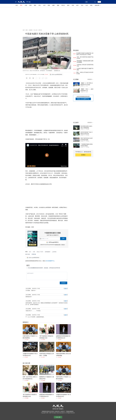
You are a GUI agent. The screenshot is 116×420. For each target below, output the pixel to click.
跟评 (65, 288)
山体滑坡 (54, 251)
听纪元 (63, 5)
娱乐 (77, 5)
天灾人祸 (35, 30)
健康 (53, 5)
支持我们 (83, 154)
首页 (17, 5)
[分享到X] (33, 78)
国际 (35, 5)
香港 (49, 5)
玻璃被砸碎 (47, 251)
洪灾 (30, 251)
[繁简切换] (46, 78)
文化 (82, 5)
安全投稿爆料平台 (50, 260)
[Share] (23, 339)
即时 (21, 5)
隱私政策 (63, 244)
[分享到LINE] (30, 78)
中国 (26, 5)
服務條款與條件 (58, 244)
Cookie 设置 (58, 417)
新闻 (27, 30)
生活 (87, 5)
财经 (68, 5)
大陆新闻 (30, 30)
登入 (99, 1)
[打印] (39, 78)
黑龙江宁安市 (40, 251)
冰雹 (34, 251)
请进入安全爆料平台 (83, 99)
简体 (29, 1)
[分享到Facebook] (26, 78)
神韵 (91, 5)
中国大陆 (34, 254)
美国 (30, 5)
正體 (27, 1)
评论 (40, 5)
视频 (58, 5)
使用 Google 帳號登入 (54, 242)
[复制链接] (36, 78)
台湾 (44, 5)
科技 (73, 5)
